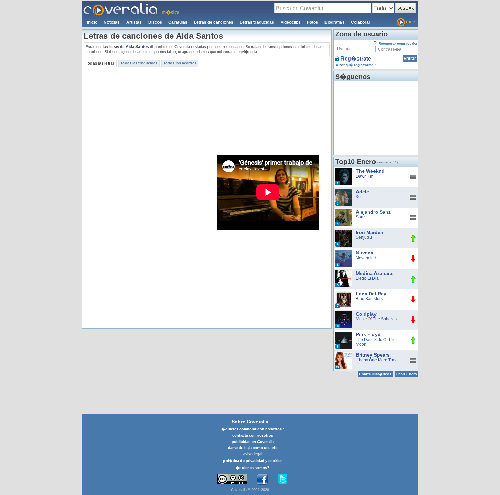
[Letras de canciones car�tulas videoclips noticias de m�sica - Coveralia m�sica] (120, 5)
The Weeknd (370, 171)
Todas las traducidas (138, 63)
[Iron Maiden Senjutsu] (343, 232)
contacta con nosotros (252, 435)
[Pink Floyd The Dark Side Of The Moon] (343, 334)
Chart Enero (406, 374)
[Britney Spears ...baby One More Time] (343, 354)
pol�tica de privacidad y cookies (252, 461)
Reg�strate (355, 59)
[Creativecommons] (232, 479)
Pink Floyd (368, 334)
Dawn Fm (364, 176)
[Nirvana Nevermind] (343, 252)
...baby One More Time (377, 360)
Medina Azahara (374, 273)
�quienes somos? (252, 468)
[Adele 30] (343, 191)
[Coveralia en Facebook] (262, 479)
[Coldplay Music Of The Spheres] (343, 313)
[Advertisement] (268, 105)
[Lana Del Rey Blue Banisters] (343, 293)
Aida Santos (137, 46)
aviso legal (252, 454)
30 (358, 196)
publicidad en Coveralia (253, 442)
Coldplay (366, 314)
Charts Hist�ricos (375, 374)
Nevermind (366, 257)
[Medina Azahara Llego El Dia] (343, 272)
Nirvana (364, 252)
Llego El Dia (367, 278)
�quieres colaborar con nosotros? (252, 429)
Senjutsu (364, 237)
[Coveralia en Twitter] (282, 479)
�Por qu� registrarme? (355, 65)
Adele (362, 191)
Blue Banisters (369, 298)
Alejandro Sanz (373, 212)
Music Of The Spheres (376, 319)
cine (410, 21)
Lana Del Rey (371, 293)
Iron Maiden (369, 232)
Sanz (360, 217)
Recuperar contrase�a (398, 43)
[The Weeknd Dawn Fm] (343, 170)
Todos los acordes (179, 63)
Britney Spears (373, 355)
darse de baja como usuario (253, 448)
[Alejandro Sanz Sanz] (343, 211)
